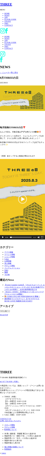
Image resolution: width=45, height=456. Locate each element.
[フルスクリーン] (42, 237)
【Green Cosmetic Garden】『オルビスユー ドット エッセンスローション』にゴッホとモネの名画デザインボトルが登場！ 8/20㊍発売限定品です (24, 287)
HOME (7, 37)
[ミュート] (39, 237)
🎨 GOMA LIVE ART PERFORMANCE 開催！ (22, 296)
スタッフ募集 (9, 425)
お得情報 (7, 261)
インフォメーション (12, 268)
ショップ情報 (9, 257)
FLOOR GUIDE (10, 42)
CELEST (7, 44)
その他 (7, 275)
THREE (3, 453)
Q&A (6, 46)
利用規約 (7, 449)
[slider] (21, 237)
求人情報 (7, 263)
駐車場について (10, 429)
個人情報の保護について (14, 447)
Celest (6, 259)
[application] (22, 199)
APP (6, 40)
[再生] (3, 237)
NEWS (6, 38)
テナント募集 (9, 266)
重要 (6, 272)
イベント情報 (9, 254)
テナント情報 (9, 427)
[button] (22, 199)
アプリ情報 (8, 252)
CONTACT (8, 48)
